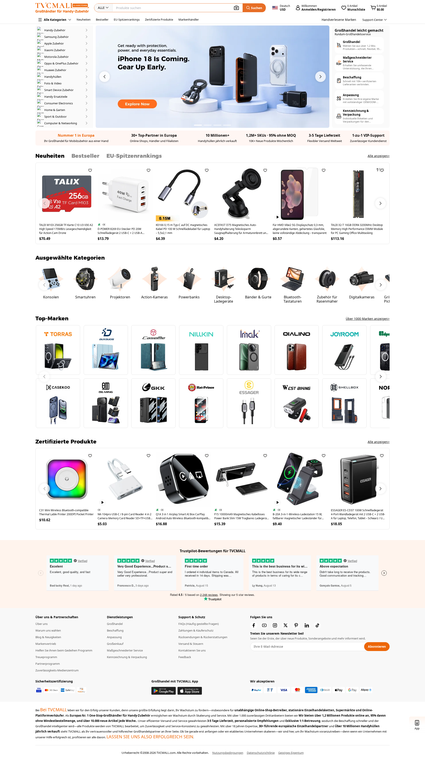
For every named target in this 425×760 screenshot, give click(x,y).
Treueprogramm (46, 657)
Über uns (41, 624)
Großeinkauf (115, 644)
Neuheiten (84, 19)
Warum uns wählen (48, 630)
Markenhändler (188, 19)
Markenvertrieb (45, 644)
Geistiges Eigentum (291, 753)
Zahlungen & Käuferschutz (195, 630)
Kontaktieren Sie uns (192, 650)
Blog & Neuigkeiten (48, 637)
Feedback (184, 657)
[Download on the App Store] (190, 691)
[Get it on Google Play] (163, 691)
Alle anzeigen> (379, 156)
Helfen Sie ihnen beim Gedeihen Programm (63, 650)
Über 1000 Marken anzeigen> (368, 319)
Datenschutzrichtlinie (261, 753)
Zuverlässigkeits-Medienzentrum (57, 670)
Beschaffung (115, 630)
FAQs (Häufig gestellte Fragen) (198, 624)
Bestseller (102, 19)
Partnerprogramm (47, 664)
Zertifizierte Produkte (159, 19)
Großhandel (115, 624)
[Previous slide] (44, 376)
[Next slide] (380, 376)
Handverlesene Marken (339, 19)
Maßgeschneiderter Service (125, 650)
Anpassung (114, 637)
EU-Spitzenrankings (127, 19)
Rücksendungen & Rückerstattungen (202, 637)
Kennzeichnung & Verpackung (127, 657)
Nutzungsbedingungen (227, 753)
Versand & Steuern (190, 644)
